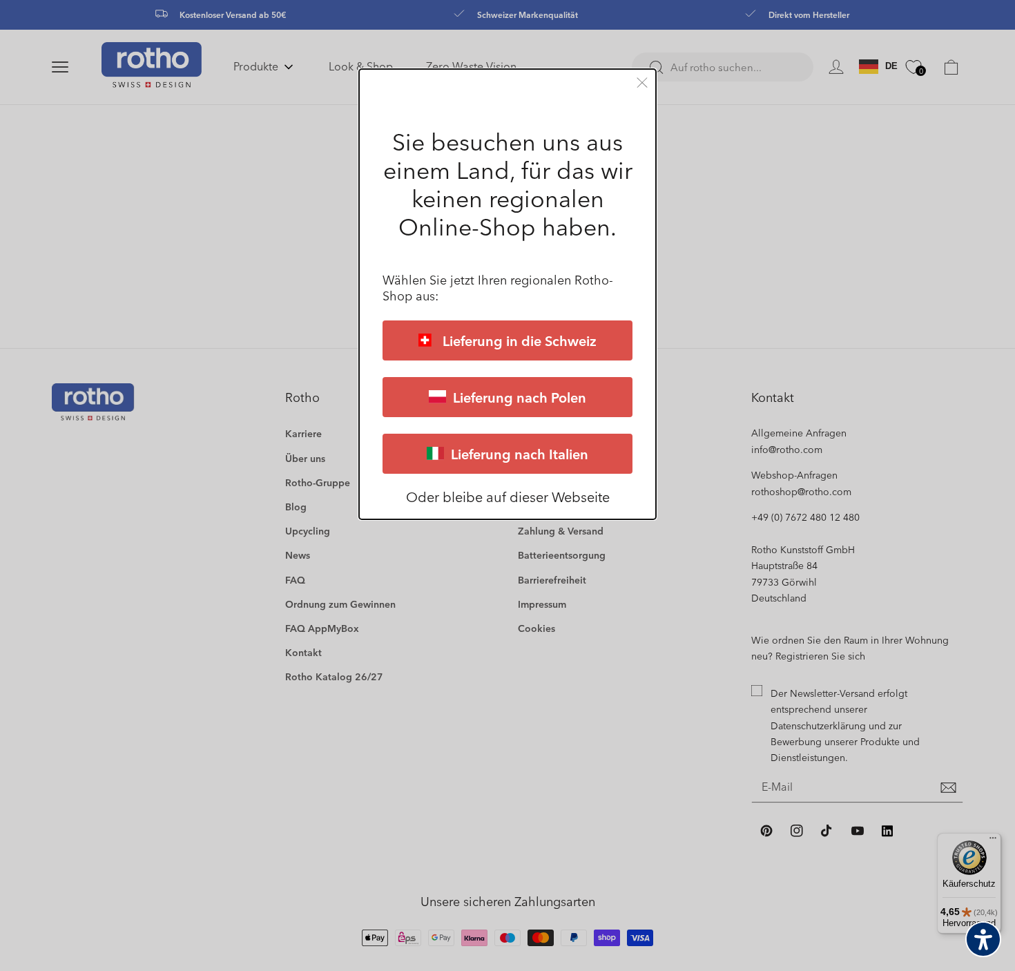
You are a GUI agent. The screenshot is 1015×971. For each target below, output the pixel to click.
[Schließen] (642, 82)
